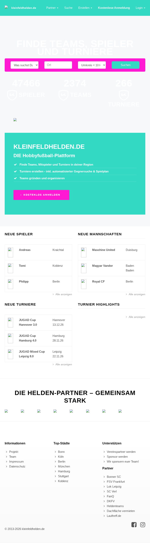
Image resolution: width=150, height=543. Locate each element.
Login (139, 7)
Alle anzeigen (63, 294)
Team (12, 456)
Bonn (61, 451)
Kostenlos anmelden (41, 195)
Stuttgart (63, 476)
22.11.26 (58, 356)
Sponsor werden (117, 456)
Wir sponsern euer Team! (122, 461)
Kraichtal (58, 249)
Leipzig (57, 351)
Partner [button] (51, 7)
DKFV (110, 501)
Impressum (16, 461)
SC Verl (111, 491)
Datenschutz (16, 466)
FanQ (110, 496)
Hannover (59, 320)
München (63, 466)
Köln (60, 456)
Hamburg (58, 335)
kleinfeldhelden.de (23, 7)
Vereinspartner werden (121, 451)
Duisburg (131, 249)
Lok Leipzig (113, 486)
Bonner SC (113, 476)
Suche (68, 7)
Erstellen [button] (84, 7)
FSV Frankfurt (115, 481)
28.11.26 (58, 340)
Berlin (56, 281)
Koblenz (58, 265)
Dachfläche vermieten (120, 511)
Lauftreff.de (113, 515)
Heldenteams (115, 506)
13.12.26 (58, 324)
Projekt (13, 451)
